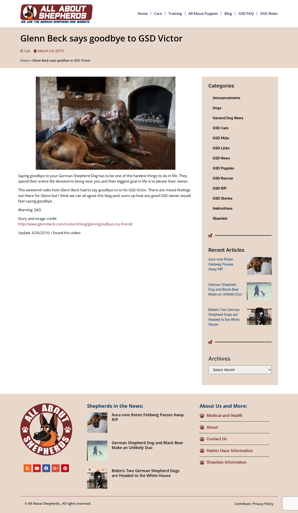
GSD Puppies (223, 168)
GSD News (269, 13)
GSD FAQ (246, 13)
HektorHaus (223, 208)
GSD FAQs (221, 138)
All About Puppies (203, 13)
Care (158, 13)
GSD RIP (220, 188)
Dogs (217, 108)
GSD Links (221, 148)
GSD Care (220, 128)
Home (143, 13)
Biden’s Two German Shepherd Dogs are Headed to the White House (146, 473)
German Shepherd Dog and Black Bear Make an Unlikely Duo (225, 290)
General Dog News (228, 118)
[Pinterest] (65, 468)
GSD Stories (223, 198)
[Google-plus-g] (56, 468)
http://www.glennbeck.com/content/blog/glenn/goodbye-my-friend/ (75, 223)
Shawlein (220, 218)
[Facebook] (46, 468)
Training (175, 13)
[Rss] (27, 468)
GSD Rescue (223, 178)
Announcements (226, 98)
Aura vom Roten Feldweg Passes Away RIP (220, 264)
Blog (228, 13)
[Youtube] (37, 468)
